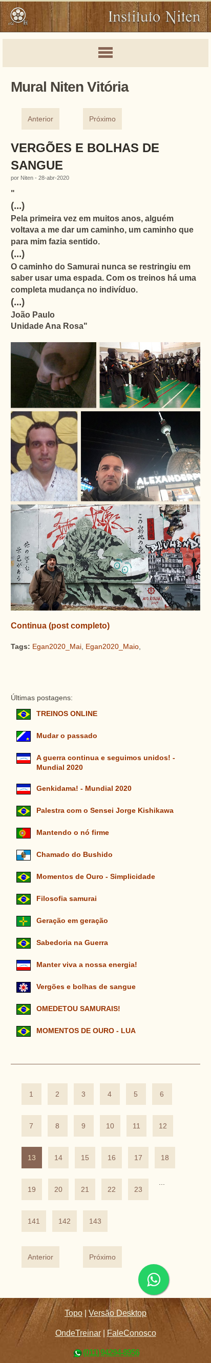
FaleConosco (131, 1333)
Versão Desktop (117, 1313)
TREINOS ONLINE (66, 714)
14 (58, 1158)
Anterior (40, 119)
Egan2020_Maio (112, 647)
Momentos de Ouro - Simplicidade (95, 876)
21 (85, 1189)
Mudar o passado (66, 736)
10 (110, 1126)
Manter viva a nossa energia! (86, 965)
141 (34, 1221)
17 (138, 1158)
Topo (73, 1313)
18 (165, 1158)
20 (58, 1189)
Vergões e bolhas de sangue (86, 987)
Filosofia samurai (66, 899)
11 (136, 1126)
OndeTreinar (78, 1333)
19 (32, 1189)
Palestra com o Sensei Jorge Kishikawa (105, 810)
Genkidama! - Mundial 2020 (84, 788)
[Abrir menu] (105, 53)
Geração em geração (72, 921)
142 (64, 1221)
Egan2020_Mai (56, 647)
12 (163, 1126)
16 (112, 1158)
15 (85, 1158)
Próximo (102, 119)
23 (138, 1189)
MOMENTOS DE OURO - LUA (85, 1031)
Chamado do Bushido (74, 854)
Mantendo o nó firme (72, 832)
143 (95, 1221)
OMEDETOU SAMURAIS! (78, 1009)
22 (112, 1189)
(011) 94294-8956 (111, 1352)
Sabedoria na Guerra (72, 943)
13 (32, 1158)
